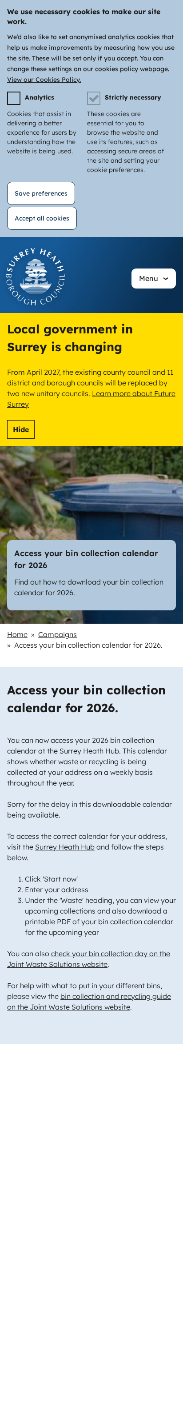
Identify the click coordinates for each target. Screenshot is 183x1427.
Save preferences (41, 193)
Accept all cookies (42, 218)
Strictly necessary (133, 97)
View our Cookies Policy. (44, 80)
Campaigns (57, 634)
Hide (21, 429)
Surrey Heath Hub (65, 846)
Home (17, 634)
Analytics (39, 97)
